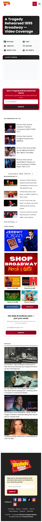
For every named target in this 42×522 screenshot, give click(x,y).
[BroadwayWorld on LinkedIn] (24, 500)
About (18, 509)
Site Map (30, 511)
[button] (35, 4)
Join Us (31, 509)
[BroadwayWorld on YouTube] (15, 504)
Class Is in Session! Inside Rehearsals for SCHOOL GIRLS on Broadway (28, 214)
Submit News (13, 511)
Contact (25, 509)
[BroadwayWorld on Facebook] (15, 500)
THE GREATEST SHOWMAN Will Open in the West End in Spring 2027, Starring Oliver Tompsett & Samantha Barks (20, 390)
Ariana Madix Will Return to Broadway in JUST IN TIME (20, 437)
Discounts (29, 307)
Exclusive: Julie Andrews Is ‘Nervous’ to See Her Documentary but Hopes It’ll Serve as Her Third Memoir (20, 366)
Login (29, 4)
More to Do (11, 50)
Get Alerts (30, 50)
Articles (10, 42)
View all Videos (9, 222)
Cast (28, 42)
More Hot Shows (12, 307)
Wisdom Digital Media (28, 515)
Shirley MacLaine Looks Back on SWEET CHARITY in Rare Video (29, 194)
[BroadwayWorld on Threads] (34, 500)
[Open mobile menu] (39, 4)
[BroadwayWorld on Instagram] (20, 500)
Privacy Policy (27, 517)
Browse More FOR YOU (20, 174)
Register (23, 4)
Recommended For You (12, 118)
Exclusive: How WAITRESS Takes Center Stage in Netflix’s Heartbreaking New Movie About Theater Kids (20, 414)
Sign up (21, 333)
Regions (22, 511)
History (29, 46)
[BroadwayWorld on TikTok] (29, 500)
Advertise (11, 509)
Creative (10, 46)
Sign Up (21, 107)
